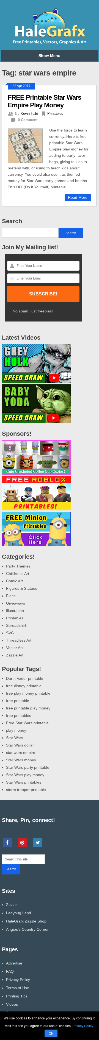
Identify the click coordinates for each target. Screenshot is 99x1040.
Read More (77, 197)
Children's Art (17, 573)
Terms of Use (17, 988)
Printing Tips (17, 996)
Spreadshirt (16, 625)
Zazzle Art (14, 655)
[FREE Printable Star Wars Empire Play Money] (28, 145)
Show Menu (49, 55)
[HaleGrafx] (49, 43)
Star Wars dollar (20, 745)
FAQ (10, 971)
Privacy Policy (18, 979)
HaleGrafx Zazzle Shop (26, 921)
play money (16, 730)
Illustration (15, 610)
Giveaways (15, 603)
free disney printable (24, 686)
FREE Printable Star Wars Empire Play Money (44, 101)
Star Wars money (21, 760)
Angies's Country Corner (27, 929)
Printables (55, 113)
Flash (11, 596)
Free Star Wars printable (27, 723)
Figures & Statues (21, 588)
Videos (12, 1004)
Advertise (14, 963)
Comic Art (14, 581)
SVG (10, 633)
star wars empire (20, 752)
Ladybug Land (18, 913)
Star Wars (14, 738)
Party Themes (18, 566)
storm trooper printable (26, 789)
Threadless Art (18, 640)
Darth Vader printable (24, 678)
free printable (17, 700)
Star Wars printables (23, 782)
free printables (18, 715)
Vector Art (14, 647)
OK (51, 1033)
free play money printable (28, 693)
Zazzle (12, 904)
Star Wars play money (25, 775)
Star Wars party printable (27, 767)
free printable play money (28, 708)
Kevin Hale (29, 113)
